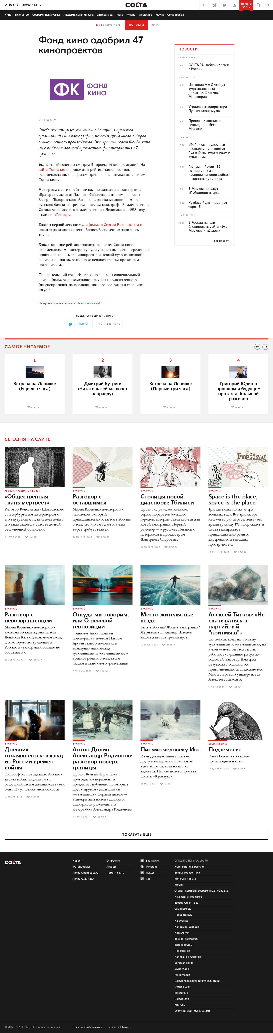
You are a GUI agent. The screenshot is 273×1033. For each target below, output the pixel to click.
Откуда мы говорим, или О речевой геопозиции (101, 621)
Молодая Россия (185, 878)
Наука (160, 14)
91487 (168, 784)
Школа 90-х (181, 999)
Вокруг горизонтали (187, 872)
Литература (105, 14)
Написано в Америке (187, 956)
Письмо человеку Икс (170, 750)
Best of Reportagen (186, 938)
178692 (171, 408)
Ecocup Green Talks (186, 902)
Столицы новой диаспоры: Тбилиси (167, 500)
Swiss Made (181, 969)
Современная (46, 14)
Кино (8, 14)
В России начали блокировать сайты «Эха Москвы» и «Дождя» (207, 227)
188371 (35, 408)
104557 (171, 645)
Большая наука (183, 963)
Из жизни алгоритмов (188, 896)
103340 (105, 537)
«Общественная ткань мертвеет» (27, 500)
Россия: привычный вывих (22, 491)
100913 (242, 552)
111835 (35, 797)
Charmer (125, 1027)
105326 (237, 687)
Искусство (22, 14)
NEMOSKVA (181, 932)
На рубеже (181, 920)
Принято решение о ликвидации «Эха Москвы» (204, 125)
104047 (38, 660)
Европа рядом (183, 944)
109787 (102, 817)
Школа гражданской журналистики (197, 981)
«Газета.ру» (63, 215)
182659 (103, 408)
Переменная (182, 950)
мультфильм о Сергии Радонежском (109, 225)
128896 (242, 769)
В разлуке (79, 491)
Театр (119, 14)
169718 (239, 408)
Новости (136, 25)
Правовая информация (87, 1027)
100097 (173, 547)
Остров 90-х (182, 987)
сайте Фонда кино (53, 170)
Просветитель (183, 914)
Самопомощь (182, 908)
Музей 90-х (181, 993)
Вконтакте (152, 860)
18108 (33, 537)
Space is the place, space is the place (232, 500)
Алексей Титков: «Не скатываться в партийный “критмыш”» (236, 624)
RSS (148, 878)
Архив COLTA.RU (83, 878)
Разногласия (182, 975)
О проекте (11, 4)
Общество (145, 14)
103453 (104, 671)
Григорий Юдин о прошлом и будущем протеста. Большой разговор (238, 391)
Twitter (150, 872)
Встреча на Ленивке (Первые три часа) (170, 386)
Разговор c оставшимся (89, 500)
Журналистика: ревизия (189, 866)
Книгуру (179, 1005)
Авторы (111, 866)
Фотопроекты (81, 866)
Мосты (178, 884)
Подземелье (224, 750)
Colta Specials (175, 14)
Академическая (79, 14)
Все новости (222, 241)
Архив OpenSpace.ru (86, 872)
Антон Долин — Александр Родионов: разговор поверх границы (102, 759)
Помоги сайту (32, 4)
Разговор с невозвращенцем (28, 618)
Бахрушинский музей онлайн (192, 1011)
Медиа (131, 14)
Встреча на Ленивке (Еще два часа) (34, 386)
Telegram (151, 866)
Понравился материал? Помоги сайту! (69, 303)
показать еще (137, 835)
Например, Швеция (186, 926)
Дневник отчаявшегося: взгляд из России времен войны (34, 759)
